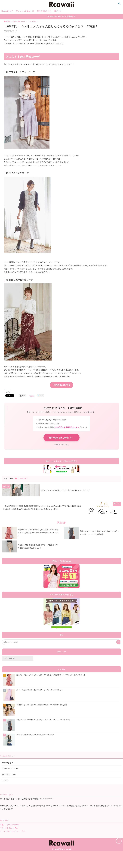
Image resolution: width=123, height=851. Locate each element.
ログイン (57, 11)
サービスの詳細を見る (61, 444)
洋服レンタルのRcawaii (15, 21)
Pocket (31, 396)
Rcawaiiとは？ (7, 11)
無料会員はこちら (44, 11)
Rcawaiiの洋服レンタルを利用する (61, 16)
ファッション (33, 21)
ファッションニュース (25, 11)
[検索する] (118, 642)
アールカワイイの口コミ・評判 (12, 831)
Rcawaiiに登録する (61, 385)
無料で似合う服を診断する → (61, 438)
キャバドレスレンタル (9, 828)
